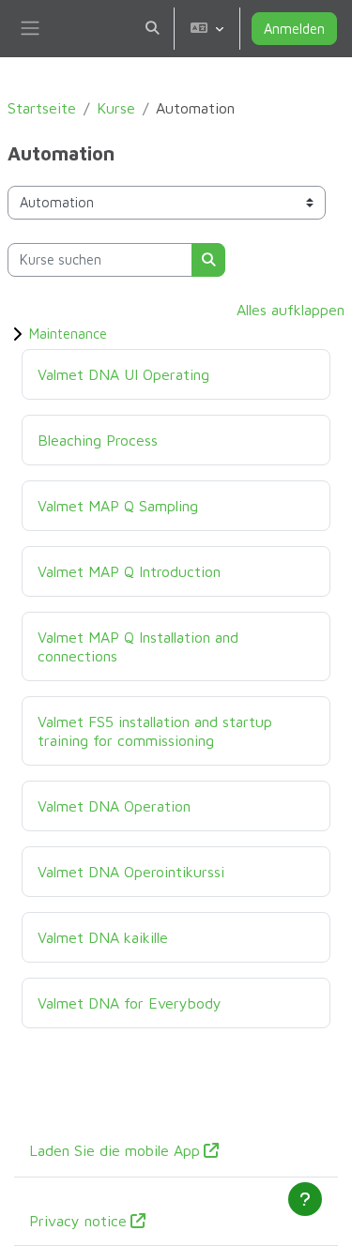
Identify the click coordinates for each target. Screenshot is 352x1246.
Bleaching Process (98, 439)
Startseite (42, 107)
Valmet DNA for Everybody (130, 1002)
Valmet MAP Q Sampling (118, 505)
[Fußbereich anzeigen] (305, 1199)
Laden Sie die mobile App (114, 1150)
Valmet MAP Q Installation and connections (138, 646)
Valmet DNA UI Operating (123, 374)
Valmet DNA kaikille (103, 937)
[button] (152, 28)
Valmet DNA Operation (114, 805)
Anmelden (294, 29)
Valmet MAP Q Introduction (129, 571)
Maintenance (68, 334)
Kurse (116, 107)
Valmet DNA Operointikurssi (131, 871)
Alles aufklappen (290, 309)
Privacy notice (78, 1220)
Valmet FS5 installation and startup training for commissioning (155, 730)
